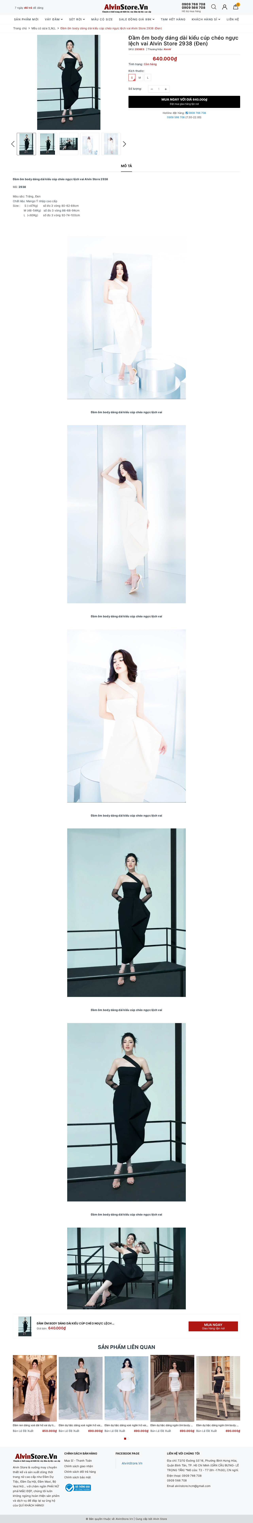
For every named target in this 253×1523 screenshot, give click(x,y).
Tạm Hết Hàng (173, 19)
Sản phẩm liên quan (126, 1347)
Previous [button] (13, 144)
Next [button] (124, 144)
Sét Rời (76, 19)
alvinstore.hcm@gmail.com (193, 1486)
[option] (69, 82)
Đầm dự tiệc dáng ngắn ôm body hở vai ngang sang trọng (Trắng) (190, 1425)
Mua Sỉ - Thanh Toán (78, 1460)
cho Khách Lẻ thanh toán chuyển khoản (46, 7)
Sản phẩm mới (26, 19)
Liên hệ (233, 19)
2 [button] (128, 1439)
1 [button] (125, 1439)
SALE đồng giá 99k (136, 19)
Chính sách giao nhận (78, 1466)
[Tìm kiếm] (213, 8)
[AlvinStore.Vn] (126, 7)
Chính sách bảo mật (77, 1477)
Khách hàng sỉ (205, 19)
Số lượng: (135, 88)
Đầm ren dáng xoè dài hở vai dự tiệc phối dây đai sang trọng (49, 1425)
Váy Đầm (53, 19)
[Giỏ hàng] (235, 8)
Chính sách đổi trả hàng (80, 1471)
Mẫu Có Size (102, 19)
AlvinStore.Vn (132, 1463)
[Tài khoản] (224, 7)
